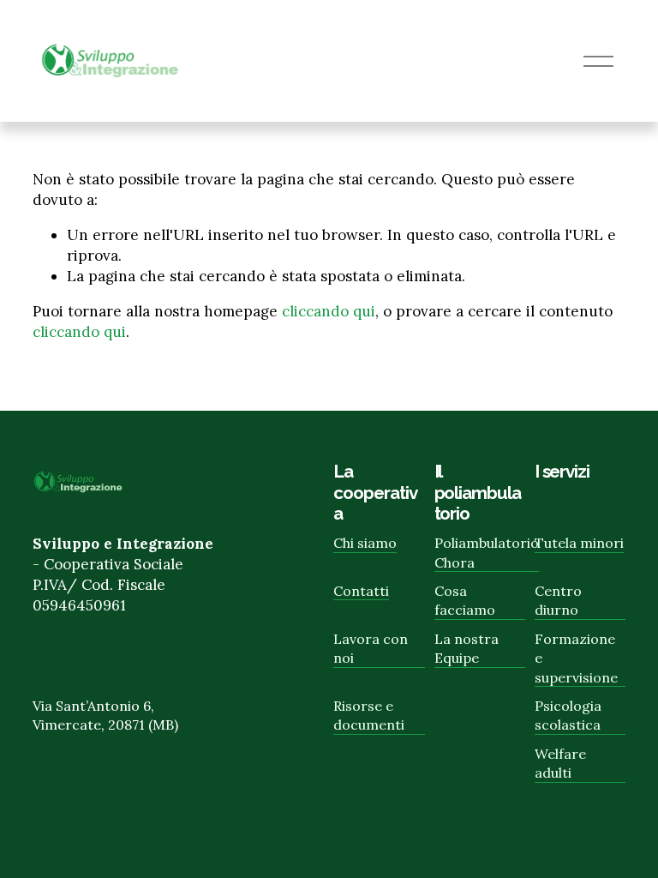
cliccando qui (328, 311)
